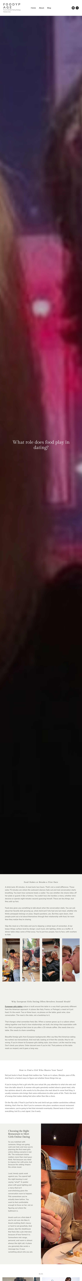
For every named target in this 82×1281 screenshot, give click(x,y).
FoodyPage (12, 6)
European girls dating (13, 1006)
